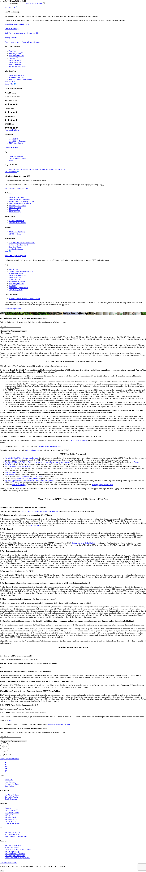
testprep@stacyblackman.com (102, 485)
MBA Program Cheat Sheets (15, 856)
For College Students (16, 56)
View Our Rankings (12, 130)
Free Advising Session (34, 3)
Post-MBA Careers (16, 273)
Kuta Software (10, 472)
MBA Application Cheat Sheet (20, 204)
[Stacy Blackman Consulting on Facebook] (6, 763)
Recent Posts (13, 269)
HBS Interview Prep (16, 77)
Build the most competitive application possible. (22, 33)
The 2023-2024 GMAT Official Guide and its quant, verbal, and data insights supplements (37, 462)
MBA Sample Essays (16, 197)
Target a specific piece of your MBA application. (22, 42)
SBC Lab (13, 58)
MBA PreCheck (15, 60)
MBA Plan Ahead (15, 62)
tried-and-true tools (33, 450)
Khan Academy (10, 474)
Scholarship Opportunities (18, 288)
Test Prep (12, 51)
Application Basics (16, 249)
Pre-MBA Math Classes (17, 206)
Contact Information (11, 147)
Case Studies (9, 786)
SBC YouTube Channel (17, 223)
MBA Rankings (15, 212)
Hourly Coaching (11, 799)
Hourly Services (11, 38)
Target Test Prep (38, 476)
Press (11, 160)
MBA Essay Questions (17, 275)
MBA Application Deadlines (19, 199)
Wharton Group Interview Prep (20, 79)
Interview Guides (15, 247)
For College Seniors (12, 813)
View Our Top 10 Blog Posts (15, 256)
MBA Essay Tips (15, 277)
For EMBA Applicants (17, 282)
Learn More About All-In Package (17, 24)
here (10, 721)
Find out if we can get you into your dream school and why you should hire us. (37, 169)
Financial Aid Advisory (17, 66)
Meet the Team (10, 782)
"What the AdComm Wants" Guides (22, 243)
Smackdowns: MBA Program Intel (21, 201)
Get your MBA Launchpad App (16, 188)
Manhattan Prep (22, 479)
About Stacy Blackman (17, 141)
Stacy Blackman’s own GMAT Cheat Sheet (20, 466)
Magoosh (25, 476)
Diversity (12, 286)
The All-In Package (12, 795)
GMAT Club (9, 464)
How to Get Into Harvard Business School (24, 299)
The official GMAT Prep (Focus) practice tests (21, 458)
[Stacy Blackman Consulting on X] (6, 765)
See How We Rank (16, 156)
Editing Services (15, 64)
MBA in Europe (15, 208)
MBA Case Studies (16, 143)
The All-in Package (12, 29)
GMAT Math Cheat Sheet (18, 245)
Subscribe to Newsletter (8, 863)
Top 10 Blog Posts (15, 290)
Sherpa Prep (33, 479)
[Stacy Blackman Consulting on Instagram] (6, 771)
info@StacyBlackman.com (9, 759)
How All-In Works (11, 797)
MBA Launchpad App (17, 232)
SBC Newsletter (15, 234)
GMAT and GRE (15, 279)
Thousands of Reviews (17, 158)
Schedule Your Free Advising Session (13, 331)
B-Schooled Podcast (16, 221)
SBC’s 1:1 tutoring (19, 485)
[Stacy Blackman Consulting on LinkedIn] (6, 767)
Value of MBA (14, 210)
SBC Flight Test (16, 54)
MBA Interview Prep (16, 75)
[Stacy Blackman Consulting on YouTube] (6, 769)
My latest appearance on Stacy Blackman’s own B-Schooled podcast (29, 481)
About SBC (13, 139)
